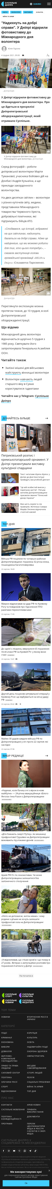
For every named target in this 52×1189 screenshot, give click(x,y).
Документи (33, 1116)
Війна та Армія (8, 16)
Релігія (30, 1077)
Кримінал (6, 1037)
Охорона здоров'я (37, 1051)
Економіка (7, 1042)
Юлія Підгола (14, 48)
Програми (6, 1123)
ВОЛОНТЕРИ (16, 12)
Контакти (6, 1104)
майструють (13, 372)
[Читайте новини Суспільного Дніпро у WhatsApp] (25, 1151)
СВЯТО (5, 12)
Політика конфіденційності (11, 1117)
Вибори (5, 1047)
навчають (26, 379)
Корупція (32, 1033)
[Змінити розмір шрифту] (48, 55)
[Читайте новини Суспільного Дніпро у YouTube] (14, 1151)
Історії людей (34, 1072)
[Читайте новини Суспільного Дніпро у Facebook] (3, 1151)
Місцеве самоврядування (36, 1066)
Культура (39, 12)
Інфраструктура (35, 1056)
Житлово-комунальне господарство (9, 1058)
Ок (26, 1183)
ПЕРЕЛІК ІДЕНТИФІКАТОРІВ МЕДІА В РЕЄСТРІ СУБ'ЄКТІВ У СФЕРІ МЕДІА (36, 1128)
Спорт (4, 1086)
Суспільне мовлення (13, 1109)
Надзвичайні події (37, 1047)
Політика (6, 1077)
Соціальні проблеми (38, 1082)
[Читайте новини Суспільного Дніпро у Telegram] (30, 1151)
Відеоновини (8, 1091)
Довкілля (6, 1051)
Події (4, 1033)
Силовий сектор (10, 1072)
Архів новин (34, 1104)
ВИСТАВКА (28, 12)
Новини (5, 1017)
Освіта (30, 1042)
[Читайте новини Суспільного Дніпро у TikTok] (35, 1151)
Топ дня (31, 1091)
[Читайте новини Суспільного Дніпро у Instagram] (9, 1151)
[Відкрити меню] (49, 3)
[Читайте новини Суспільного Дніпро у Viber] (19, 1151)
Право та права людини (9, 1066)
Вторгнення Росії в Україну (37, 1018)
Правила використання (35, 1110)
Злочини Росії (9, 1082)
